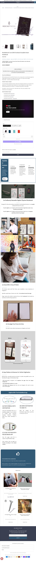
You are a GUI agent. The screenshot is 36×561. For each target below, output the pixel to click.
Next (18, 6)
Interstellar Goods (16, 552)
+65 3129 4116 (30, 0)
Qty (3, 134)
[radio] (7, 126)
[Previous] (3, 26)
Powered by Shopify (22, 552)
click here (12, 93)
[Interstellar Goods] (18, 2)
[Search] (33, 2)
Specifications (7, 119)
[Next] (32, 26)
